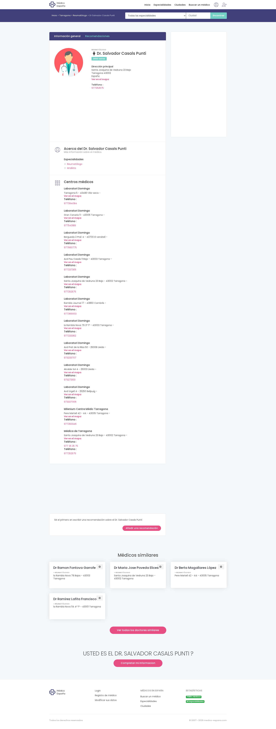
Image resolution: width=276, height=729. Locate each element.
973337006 (70, 401)
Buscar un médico (199, 4)
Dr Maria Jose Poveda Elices (136, 567)
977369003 (70, 313)
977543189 (70, 225)
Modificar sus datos (106, 700)
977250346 (70, 424)
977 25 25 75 (71, 446)
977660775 (70, 247)
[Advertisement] (107, 114)
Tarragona (65, 15)
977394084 (70, 203)
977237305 (70, 269)
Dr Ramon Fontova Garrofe (74, 567)
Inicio (147, 4)
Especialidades (162, 4)
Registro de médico (106, 695)
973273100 (70, 379)
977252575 (98, 88)
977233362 (70, 335)
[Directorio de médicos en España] (62, 4)
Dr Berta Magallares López (195, 567)
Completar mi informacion (138, 663)
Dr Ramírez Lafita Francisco (74, 599)
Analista (71, 168)
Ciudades (180, 4)
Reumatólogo (80, 15)
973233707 (70, 357)
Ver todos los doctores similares (138, 630)
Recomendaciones (97, 36)
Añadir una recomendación (142, 528)
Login (98, 690)
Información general (67, 36)
